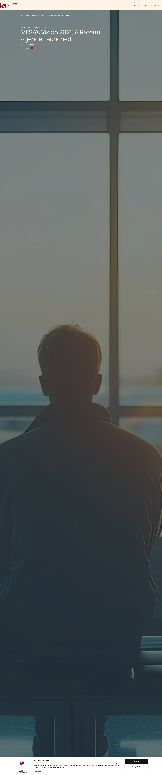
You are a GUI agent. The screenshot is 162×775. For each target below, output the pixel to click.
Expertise (143, 5)
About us (136, 5)
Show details (37, 771)
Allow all (136, 761)
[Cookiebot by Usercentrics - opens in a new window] (22, 771)
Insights (157, 5)
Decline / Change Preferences (135, 767)
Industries (151, 5)
